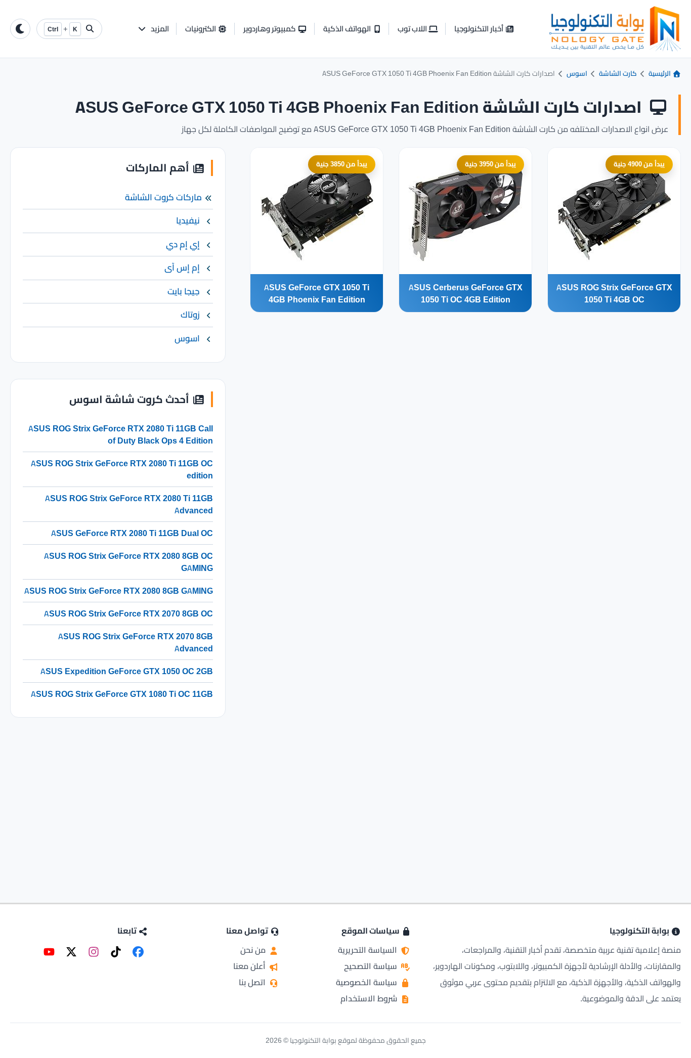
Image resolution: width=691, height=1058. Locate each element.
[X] (71, 952)
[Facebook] (138, 952)
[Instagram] (93, 952)
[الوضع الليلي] (20, 29)
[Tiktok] (116, 952)
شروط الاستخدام (369, 998)
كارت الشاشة (618, 73)
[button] (153, 29)
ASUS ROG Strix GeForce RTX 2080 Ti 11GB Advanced (129, 504)
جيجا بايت (183, 291)
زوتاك (190, 314)
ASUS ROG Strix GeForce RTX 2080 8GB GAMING (118, 591)
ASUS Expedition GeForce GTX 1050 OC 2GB (126, 671)
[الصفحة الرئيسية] (615, 29)
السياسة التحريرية (368, 949)
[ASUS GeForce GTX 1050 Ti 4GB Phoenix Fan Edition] (316, 211)
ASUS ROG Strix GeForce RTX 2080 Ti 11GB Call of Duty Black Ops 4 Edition (120, 434)
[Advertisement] (118, 797)
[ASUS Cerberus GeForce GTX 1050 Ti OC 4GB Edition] (465, 211)
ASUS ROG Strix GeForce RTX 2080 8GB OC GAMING (128, 562)
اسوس (577, 73)
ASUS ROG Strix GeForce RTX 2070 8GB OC (128, 613)
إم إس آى (182, 267)
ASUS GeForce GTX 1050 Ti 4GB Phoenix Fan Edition (316, 293)
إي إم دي (183, 244)
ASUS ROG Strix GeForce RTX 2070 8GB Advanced (135, 642)
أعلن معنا (250, 966)
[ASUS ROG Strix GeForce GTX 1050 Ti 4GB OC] (614, 211)
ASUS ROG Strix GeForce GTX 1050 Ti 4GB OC (614, 293)
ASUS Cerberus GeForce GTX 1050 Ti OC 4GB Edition (466, 293)
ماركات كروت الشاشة (163, 197)
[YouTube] (49, 952)
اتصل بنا (253, 982)
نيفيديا (188, 220)
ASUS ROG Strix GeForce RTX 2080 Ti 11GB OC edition (122, 469)
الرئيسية (660, 73)
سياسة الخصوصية (367, 982)
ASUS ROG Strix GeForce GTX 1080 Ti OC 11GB (122, 694)
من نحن (254, 949)
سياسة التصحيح (371, 966)
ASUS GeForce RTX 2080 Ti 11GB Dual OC (132, 533)
